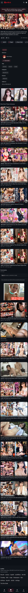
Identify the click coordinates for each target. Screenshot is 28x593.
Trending (2, 577)
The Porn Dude (4, 583)
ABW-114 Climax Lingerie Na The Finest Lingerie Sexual (14, 265)
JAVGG (12, 580)
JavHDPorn (18, 574)
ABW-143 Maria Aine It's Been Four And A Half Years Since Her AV (14, 184)
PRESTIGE (5, 78)
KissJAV (8, 580)
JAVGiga (17, 580)
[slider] (12, 28)
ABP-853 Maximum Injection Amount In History (12, 204)
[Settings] (26, 2)
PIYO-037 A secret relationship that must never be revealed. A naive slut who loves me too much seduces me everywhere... (14, 537)
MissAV (2, 574)
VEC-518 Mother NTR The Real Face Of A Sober (12, 458)
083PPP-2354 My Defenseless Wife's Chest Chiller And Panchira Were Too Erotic (14, 378)
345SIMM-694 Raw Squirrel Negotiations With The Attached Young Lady (14, 557)
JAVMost (2, 580)
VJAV (7, 577)
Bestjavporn (17, 577)
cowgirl (15, 66)
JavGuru (7, 574)
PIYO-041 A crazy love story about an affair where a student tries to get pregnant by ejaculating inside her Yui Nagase (14, 418)
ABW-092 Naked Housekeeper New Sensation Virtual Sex (14, 143)
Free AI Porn (3, 338)
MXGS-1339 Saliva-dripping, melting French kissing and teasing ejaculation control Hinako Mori (14, 477)
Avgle (11, 577)
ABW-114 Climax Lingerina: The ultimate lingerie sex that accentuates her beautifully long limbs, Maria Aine (14, 245)
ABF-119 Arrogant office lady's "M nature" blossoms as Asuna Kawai (14, 358)
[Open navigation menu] (1, 2)
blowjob (10, 66)
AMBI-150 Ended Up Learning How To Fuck (11, 398)
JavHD (23, 9)
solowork (4, 66)
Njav (22, 577)
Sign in (3, 275)
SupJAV (12, 574)
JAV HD (23, 574)
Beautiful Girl (5, 72)
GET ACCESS (18, 10)
